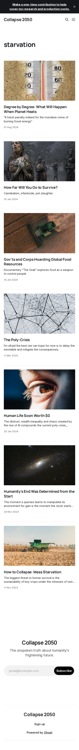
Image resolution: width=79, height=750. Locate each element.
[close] (74, 7)
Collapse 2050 (18, 19)
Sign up (39, 724)
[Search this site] (67, 19)
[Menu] (73, 19)
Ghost (48, 732)
